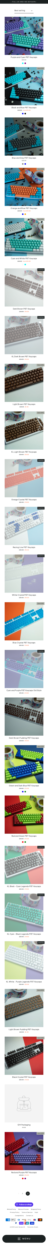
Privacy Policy (14, 1212)
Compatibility (19, 1215)
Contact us (29, 1215)
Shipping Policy (36, 1209)
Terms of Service (27, 1212)
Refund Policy (11, 1209)
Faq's (36, 1212)
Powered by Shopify (32, 1227)
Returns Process (23, 1209)
